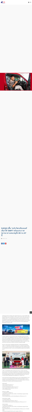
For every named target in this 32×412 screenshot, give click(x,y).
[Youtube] (5, 243)
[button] (30, 2)
